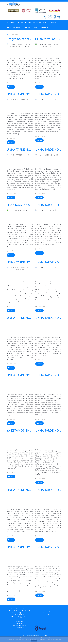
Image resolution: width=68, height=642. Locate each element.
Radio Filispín (12, 82)
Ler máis (10, 86)
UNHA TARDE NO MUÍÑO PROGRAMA (32, 262)
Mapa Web (19, 621)
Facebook (49, 609)
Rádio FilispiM (48, 613)
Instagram (49, 611)
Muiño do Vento (48, 615)
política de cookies (37, 639)
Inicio (8, 34)
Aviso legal (19, 623)
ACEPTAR (34, 640)
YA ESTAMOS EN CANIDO (24, 430)
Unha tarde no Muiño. (22, 205)
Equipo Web (20, 627)
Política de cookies (19, 625)
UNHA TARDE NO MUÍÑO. (24, 317)
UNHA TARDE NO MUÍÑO (24, 94)
